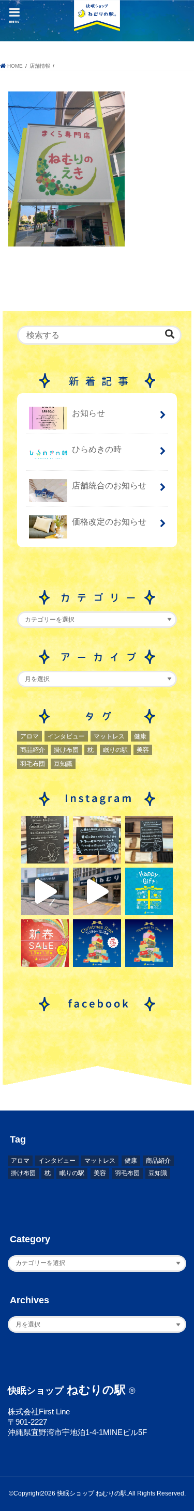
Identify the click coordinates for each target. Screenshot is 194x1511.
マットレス (109, 736)
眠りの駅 (115, 749)
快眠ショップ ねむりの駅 (92, 1493)
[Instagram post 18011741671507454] (97, 891)
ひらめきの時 (97, 449)
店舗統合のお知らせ (109, 485)
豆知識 (63, 763)
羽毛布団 (32, 763)
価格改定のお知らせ (109, 521)
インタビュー (66, 736)
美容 (143, 749)
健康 (140, 736)
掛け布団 (66, 749)
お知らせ (88, 413)
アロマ (29, 736)
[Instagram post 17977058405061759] (45, 891)
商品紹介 (32, 749)
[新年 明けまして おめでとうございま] (45, 943)
